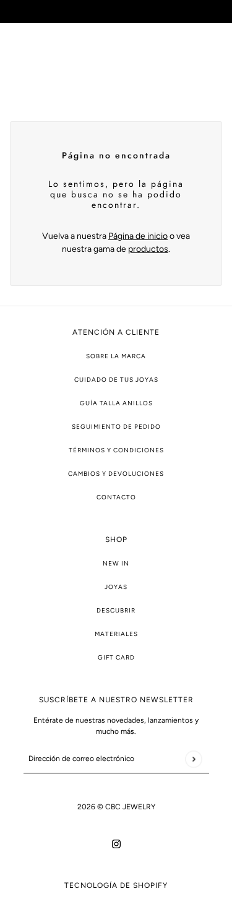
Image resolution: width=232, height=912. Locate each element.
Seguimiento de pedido (116, 427)
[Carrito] (215, 62)
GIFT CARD (116, 657)
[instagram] (116, 843)
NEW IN (116, 563)
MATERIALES (116, 634)
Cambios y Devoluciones (116, 474)
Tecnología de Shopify (116, 885)
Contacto (116, 497)
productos (148, 249)
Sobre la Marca (116, 356)
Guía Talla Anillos (116, 403)
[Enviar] (193, 759)
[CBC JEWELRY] (116, 62)
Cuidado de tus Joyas (116, 380)
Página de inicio (138, 236)
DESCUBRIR (116, 610)
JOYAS (116, 587)
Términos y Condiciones (116, 450)
